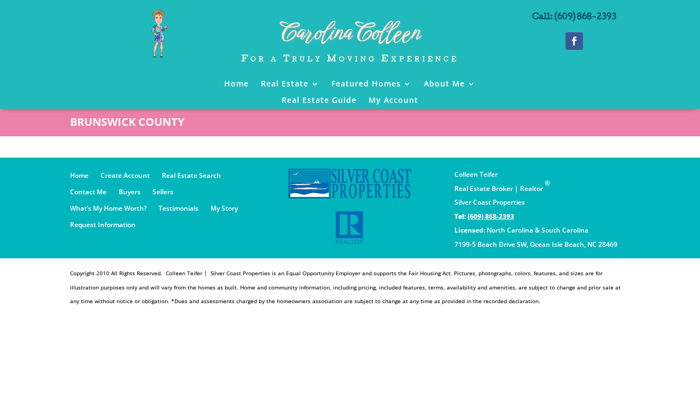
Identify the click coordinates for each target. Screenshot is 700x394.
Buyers (130, 192)
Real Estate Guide (319, 100)
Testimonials (179, 209)
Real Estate (284, 84)
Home (236, 84)
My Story (224, 209)
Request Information (103, 225)
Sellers (163, 192)
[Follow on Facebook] (574, 41)
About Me (444, 84)
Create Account (125, 176)
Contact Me (88, 192)
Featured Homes (366, 84)
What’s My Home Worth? (108, 209)
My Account (393, 100)
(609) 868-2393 (491, 216)
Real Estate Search (191, 176)
